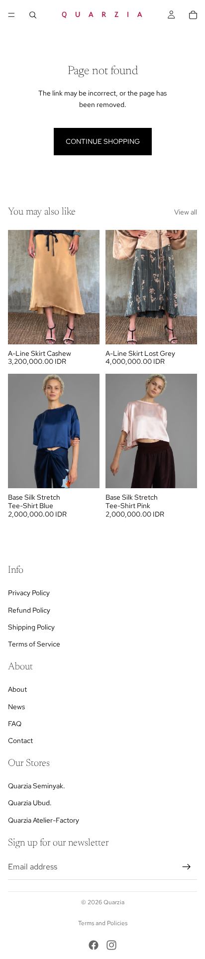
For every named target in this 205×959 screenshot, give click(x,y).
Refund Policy (29, 610)
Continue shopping (103, 141)
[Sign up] (186, 866)
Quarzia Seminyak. (36, 785)
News (16, 706)
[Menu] (11, 14)
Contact (20, 740)
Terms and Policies (102, 923)
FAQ (14, 723)
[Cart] (193, 15)
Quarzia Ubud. (30, 803)
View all (185, 212)
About (17, 689)
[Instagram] (111, 945)
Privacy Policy (29, 592)
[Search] (33, 15)
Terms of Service (34, 643)
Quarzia (113, 902)
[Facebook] (94, 945)
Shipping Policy (31, 627)
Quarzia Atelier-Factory (43, 820)
